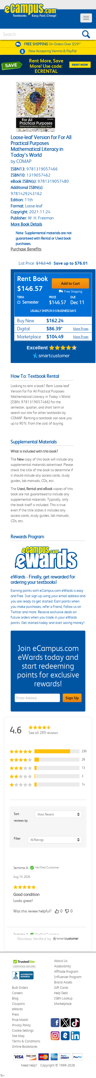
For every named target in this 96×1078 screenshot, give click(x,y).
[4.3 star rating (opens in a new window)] (63, 347)
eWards (17, 1009)
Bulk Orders (20, 988)
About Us (60, 961)
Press (15, 1014)
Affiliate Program (66, 972)
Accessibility (62, 966)
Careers (17, 993)
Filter (17, 838)
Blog (15, 998)
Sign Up (72, 698)
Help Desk (61, 993)
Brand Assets (63, 982)
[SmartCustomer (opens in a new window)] (51, 356)
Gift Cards (61, 988)
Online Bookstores (24, 1047)
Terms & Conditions (26, 1041)
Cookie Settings (23, 1030)
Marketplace (62, 1004)
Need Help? (29, 1065)
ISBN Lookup (63, 998)
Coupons (18, 1004)
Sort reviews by (21, 817)
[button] (48, 751)
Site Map (18, 1036)
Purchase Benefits (26, 249)
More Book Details (26, 224)
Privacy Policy (21, 1025)
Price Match (20, 1020)
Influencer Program (68, 977)
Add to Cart (70, 283)
